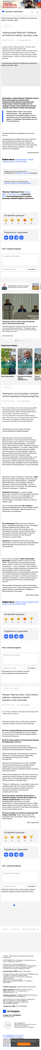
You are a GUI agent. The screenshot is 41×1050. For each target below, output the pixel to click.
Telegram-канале (22, 173)
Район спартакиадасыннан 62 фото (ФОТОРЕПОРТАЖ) (20, 603)
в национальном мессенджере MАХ (17, 182)
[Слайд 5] (25, 340)
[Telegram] (16, 238)
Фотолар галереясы (30, 929)
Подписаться (24, 1044)
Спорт (7, 26)
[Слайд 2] (18, 340)
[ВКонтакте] (6, 238)
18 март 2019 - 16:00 (8, 401)
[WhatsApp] (21, 238)
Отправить (31, 269)
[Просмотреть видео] (8, 361)
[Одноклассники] (11, 238)
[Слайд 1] (15, 340)
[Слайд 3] (20, 340)
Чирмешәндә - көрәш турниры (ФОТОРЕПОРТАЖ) (18, 160)
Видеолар (15, 929)
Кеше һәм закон (11, 688)
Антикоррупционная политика (13, 1035)
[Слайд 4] (22, 340)
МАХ (4, 196)
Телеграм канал (15, 194)
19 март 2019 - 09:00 (8, 40)
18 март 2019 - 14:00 (8, 704)
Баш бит (5, 929)
